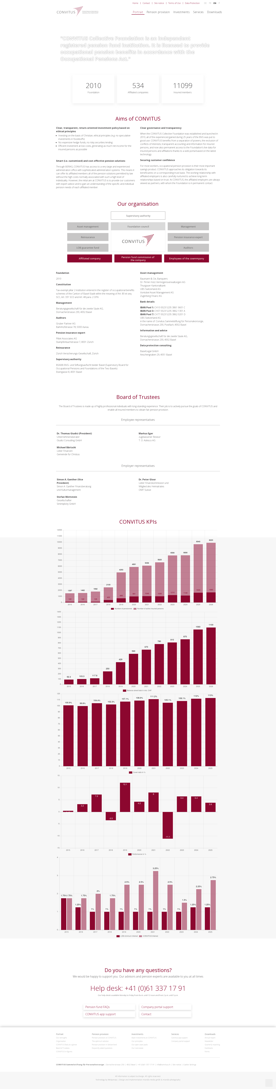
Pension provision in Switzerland (104, 1045)
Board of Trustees (62, 1048)
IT (219, 3)
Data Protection (192, 3)
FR (210, 3)
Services (198, 12)
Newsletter (209, 1041)
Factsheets (209, 1048)
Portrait (138, 12)
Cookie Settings (189, 1064)
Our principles (137, 1041)
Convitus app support (179, 1038)
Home (135, 3)
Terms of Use (174, 3)
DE (205, 3)
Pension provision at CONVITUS (104, 1038)
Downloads (214, 12)
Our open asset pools (140, 1045)
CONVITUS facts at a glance (66, 1045)
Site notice (159, 3)
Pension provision (158, 12)
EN (215, 3)
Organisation (61, 1041)
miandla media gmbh (152, 1079)
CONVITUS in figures (64, 1051)
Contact (146, 3)
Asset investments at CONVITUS (144, 1038)
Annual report (210, 1038)
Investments (181, 12)
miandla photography (171, 1079)
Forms (207, 1051)
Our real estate (137, 1048)
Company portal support (157, 1007)
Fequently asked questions (102, 1048)
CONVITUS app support (100, 1014)
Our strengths (61, 1038)
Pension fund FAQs (97, 1007)
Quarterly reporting (212, 1045)
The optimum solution (100, 1041)
